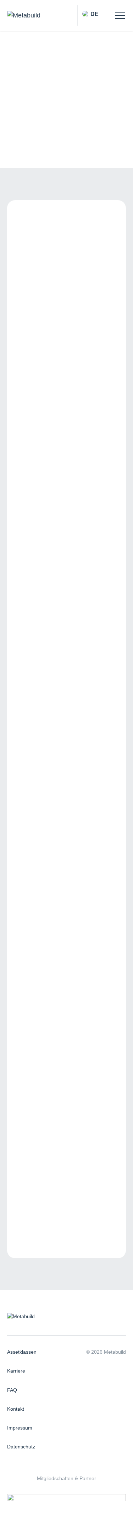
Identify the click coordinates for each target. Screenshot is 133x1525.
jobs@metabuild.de (41, 1153)
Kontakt (15, 1409)
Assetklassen (22, 1352)
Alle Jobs (20, 57)
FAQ (12, 1390)
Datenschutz (21, 1446)
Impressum (19, 1428)
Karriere (16, 1371)
